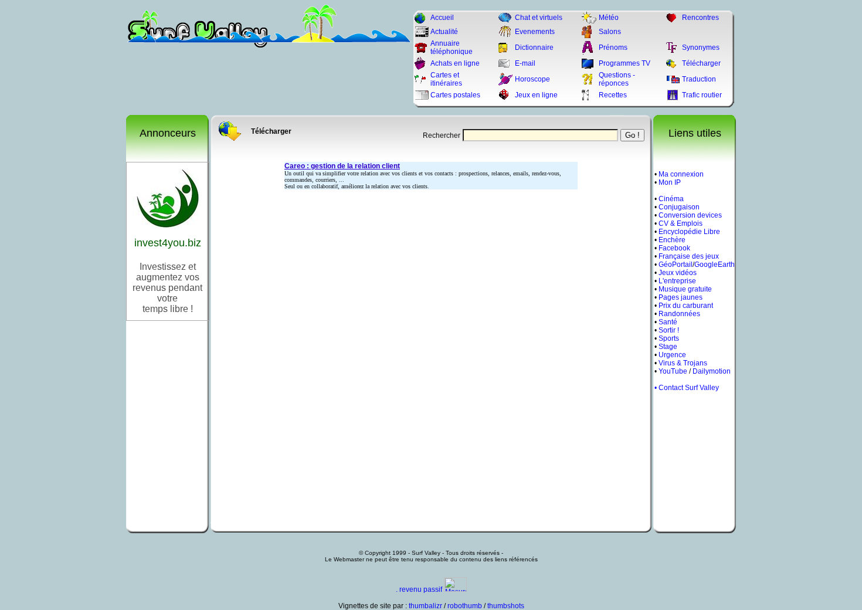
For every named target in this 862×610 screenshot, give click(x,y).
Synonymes (701, 47)
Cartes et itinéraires (446, 79)
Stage (668, 347)
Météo (609, 17)
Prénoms (613, 47)
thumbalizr (425, 606)
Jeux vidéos (678, 273)
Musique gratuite (685, 289)
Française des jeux (689, 256)
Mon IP (670, 182)
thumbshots (505, 606)
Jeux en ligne (536, 95)
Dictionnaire (534, 47)
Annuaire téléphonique (451, 47)
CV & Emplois (681, 223)
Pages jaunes (681, 297)
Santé (668, 322)
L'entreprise (677, 281)
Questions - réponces (617, 79)
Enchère (672, 240)
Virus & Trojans (683, 363)
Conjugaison (679, 207)
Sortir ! (669, 330)
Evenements (535, 32)
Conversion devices (690, 215)
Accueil (442, 17)
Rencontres (700, 17)
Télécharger (701, 63)
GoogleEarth (714, 264)
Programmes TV (624, 63)
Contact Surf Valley (689, 388)
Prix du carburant (686, 305)
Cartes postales (455, 95)
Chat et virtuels (538, 17)
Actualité (444, 32)
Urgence (672, 355)
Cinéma (671, 199)
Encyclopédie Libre (689, 232)
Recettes (613, 95)
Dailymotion (712, 371)
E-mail (525, 63)
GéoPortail (676, 264)
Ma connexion (681, 174)
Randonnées (679, 314)
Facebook (674, 248)
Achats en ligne (455, 63)
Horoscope (532, 79)
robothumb (464, 606)
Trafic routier (702, 95)
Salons (610, 32)
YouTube (673, 371)
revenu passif (420, 589)
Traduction (699, 79)
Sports (669, 338)
